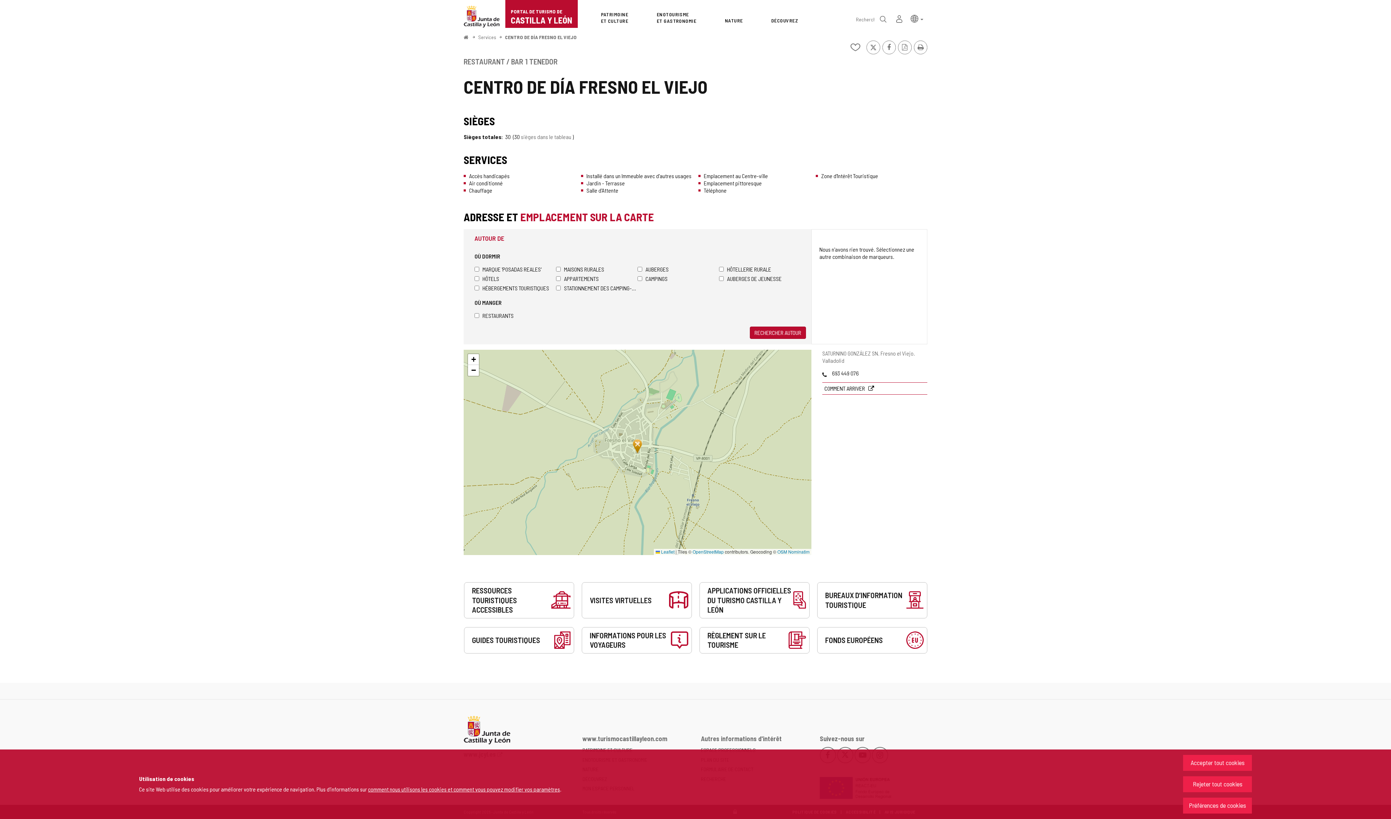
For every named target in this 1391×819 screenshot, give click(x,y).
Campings (657, 278)
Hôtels (491, 278)
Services (487, 37)
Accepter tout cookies (1218, 762)
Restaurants (498, 315)
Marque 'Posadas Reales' (512, 269)
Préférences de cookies (1217, 805)
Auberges (657, 269)
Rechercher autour (778, 332)
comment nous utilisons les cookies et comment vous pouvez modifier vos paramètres (464, 789)
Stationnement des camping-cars (601, 288)
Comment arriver (845, 388)
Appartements (581, 278)
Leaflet (667, 552)
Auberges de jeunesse (754, 278)
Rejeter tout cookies (1217, 784)
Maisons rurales (584, 269)
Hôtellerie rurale (749, 269)
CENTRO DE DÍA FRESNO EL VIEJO (541, 37)
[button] (917, 18)
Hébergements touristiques (516, 288)
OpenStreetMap (708, 552)
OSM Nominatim (793, 552)
